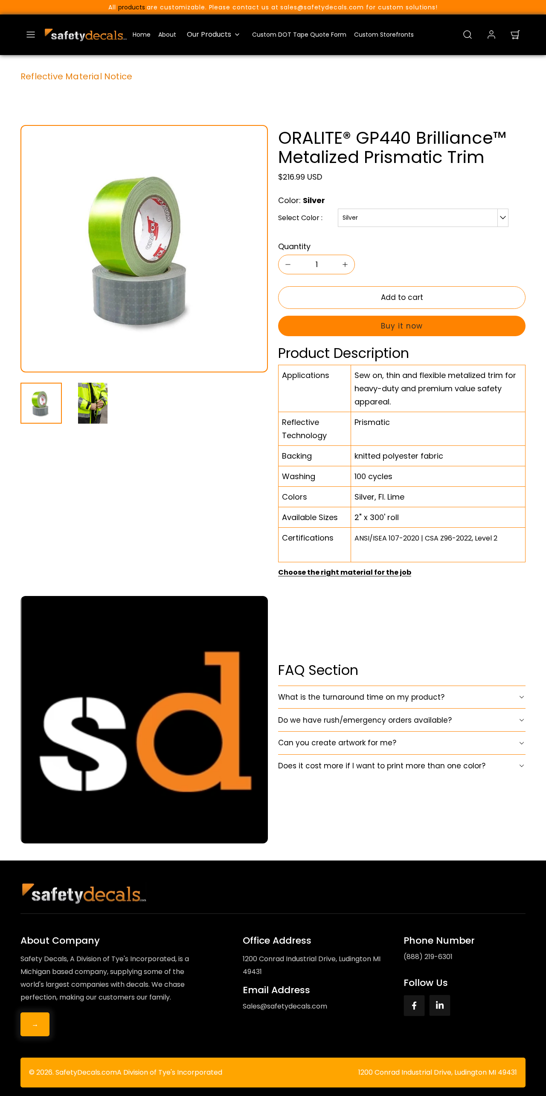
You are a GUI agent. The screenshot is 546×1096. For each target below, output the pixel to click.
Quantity (294, 246)
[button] (30, 34)
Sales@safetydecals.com (285, 1006)
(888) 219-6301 (428, 957)
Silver (350, 217)
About (167, 34)
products (131, 7)
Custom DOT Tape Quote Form (299, 34)
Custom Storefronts (384, 34)
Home (142, 34)
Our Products (209, 34)
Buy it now (402, 326)
